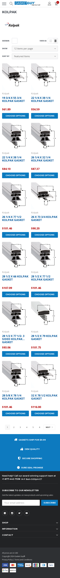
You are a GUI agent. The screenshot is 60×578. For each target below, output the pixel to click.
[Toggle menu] (4, 4)
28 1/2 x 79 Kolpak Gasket (44, 337)
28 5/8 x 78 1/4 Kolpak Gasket (13, 397)
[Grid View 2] (55, 41)
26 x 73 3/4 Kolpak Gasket (44, 218)
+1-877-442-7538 (11, 479)
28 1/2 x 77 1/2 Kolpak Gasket (42, 277)
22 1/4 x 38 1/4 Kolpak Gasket (42, 99)
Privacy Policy (7, 559)
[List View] (50, 41)
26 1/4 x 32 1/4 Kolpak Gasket (42, 158)
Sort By (5, 56)
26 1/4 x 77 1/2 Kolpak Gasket (13, 218)
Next (48, 427)
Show (4, 48)
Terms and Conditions (23, 559)
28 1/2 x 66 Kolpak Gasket (15, 277)
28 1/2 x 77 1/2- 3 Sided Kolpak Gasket (13, 339)
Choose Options (15, 116)
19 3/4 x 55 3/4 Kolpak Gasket (13, 99)
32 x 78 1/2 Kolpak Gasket (44, 397)
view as (43, 41)
